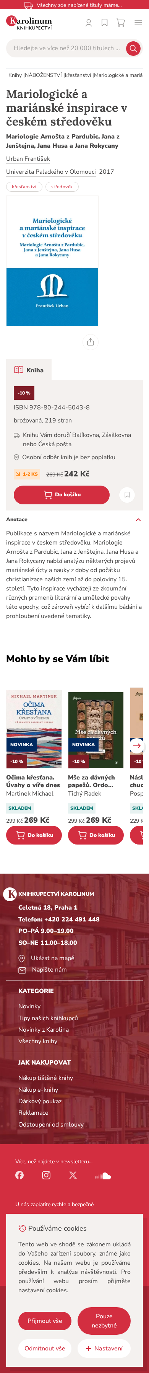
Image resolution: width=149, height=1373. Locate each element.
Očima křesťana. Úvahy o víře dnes (33, 781)
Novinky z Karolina (43, 1030)
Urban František (28, 159)
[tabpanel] (74, 445)
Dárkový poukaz (40, 1101)
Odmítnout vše (44, 1348)
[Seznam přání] (105, 22)
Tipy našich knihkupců (48, 1018)
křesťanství (78, 75)
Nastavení (108, 1348)
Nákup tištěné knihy (45, 1078)
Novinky (29, 1006)
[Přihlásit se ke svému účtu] (88, 22)
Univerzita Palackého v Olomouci (51, 172)
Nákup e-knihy (38, 1090)
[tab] (29, 369)
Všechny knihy (37, 1041)
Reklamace (33, 1113)
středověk (62, 187)
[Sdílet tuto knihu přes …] (91, 342)
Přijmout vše (45, 1321)
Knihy (15, 75)
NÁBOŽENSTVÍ (43, 75)
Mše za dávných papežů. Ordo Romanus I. (91, 781)
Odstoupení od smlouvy (51, 1124)
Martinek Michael (29, 793)
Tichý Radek (84, 793)
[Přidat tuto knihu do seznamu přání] (127, 495)
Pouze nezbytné (104, 1321)
